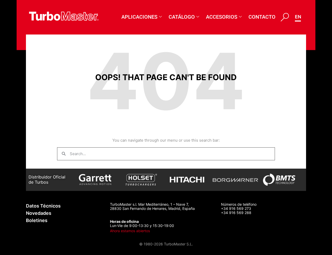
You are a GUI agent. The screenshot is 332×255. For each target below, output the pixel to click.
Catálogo (182, 17)
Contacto (261, 17)
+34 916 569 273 (236, 208)
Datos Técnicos (43, 206)
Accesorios (221, 17)
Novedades (38, 213)
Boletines (36, 220)
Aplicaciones (139, 17)
